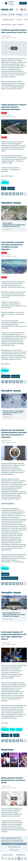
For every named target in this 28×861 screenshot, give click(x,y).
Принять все (14, 844)
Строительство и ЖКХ (8, 19)
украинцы (5, 735)
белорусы (11, 188)
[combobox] (18, 9)
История (19, 19)
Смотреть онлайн (7, 855)
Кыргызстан (15, 376)
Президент (19, 14)
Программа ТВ (20, 855)
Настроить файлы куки (14, 847)
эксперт (16, 735)
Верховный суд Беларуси (9, 578)
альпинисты (6, 376)
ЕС (11, 735)
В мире (12, 729)
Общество (5, 182)
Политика (4, 14)
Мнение (19, 729)
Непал (4, 188)
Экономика (11, 14)
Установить (23, 3)
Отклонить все (14, 850)
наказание (5, 574)
